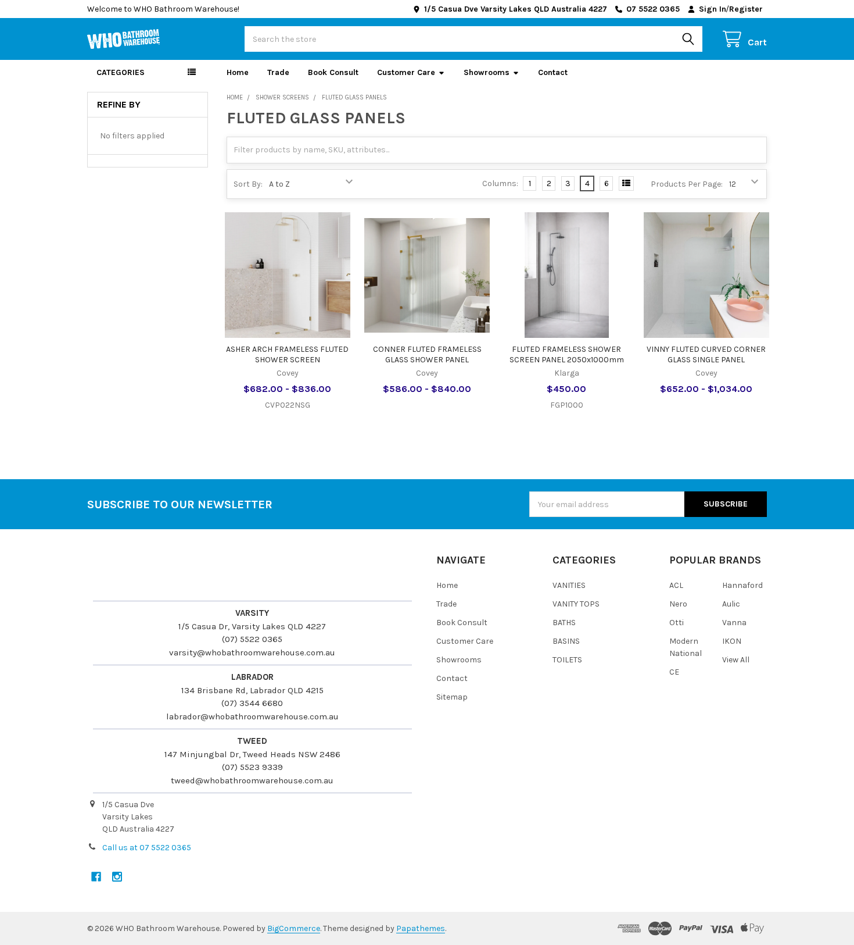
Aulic (731, 604)
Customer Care (406, 72)
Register (746, 9)
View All (735, 660)
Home (238, 72)
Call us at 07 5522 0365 (146, 848)
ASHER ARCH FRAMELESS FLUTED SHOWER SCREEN (287, 354)
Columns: (500, 183)
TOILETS (567, 660)
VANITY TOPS (576, 604)
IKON (731, 641)
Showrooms (486, 72)
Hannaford (742, 585)
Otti (676, 622)
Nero (678, 604)
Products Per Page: (687, 184)
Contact (553, 72)
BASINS (566, 641)
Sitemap (452, 697)
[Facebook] (96, 877)
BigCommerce (293, 928)
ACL (676, 585)
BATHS (564, 622)
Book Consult (333, 72)
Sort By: (248, 184)
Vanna (734, 622)
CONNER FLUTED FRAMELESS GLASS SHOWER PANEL (427, 354)
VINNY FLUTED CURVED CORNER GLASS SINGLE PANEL (706, 354)
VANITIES (569, 585)
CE (674, 672)
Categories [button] (120, 72)
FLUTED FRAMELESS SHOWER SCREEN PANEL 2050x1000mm (566, 354)
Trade (278, 72)
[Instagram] (117, 877)
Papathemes (420, 928)
